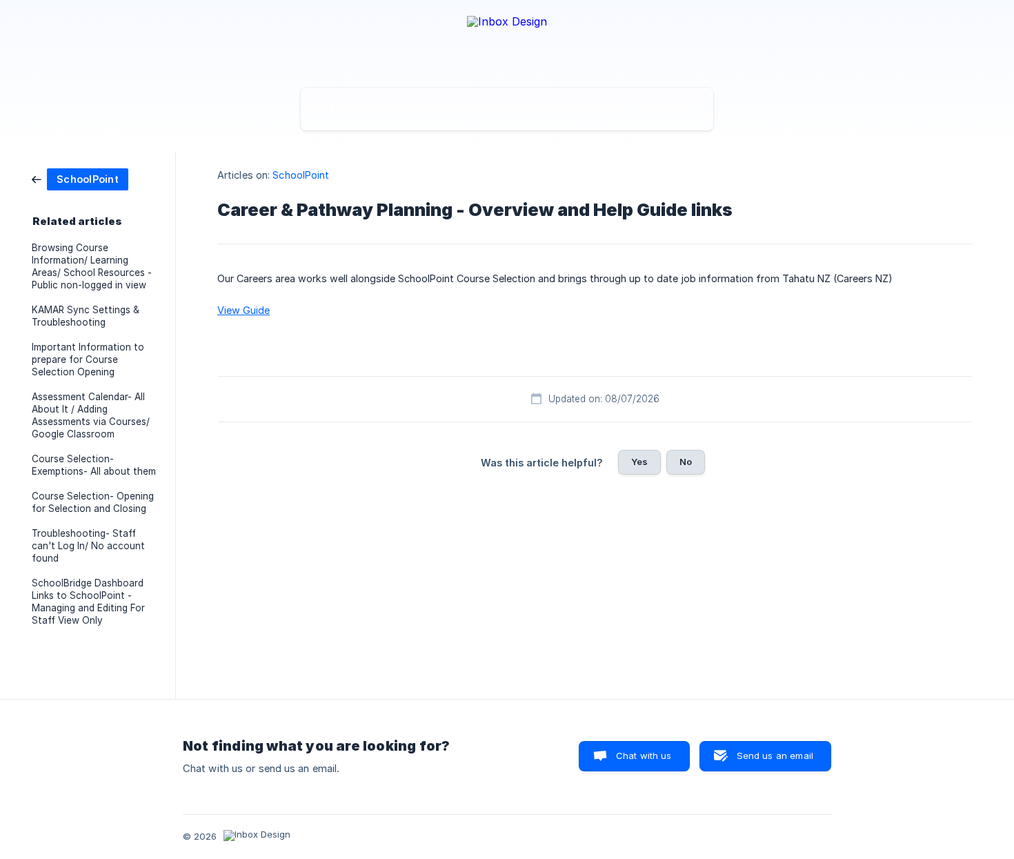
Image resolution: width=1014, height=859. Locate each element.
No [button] (685, 461)
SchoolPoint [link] (300, 175)
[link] (80, 178)
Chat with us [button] (644, 755)
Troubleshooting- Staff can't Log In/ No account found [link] (88, 546)
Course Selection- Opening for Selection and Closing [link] (93, 502)
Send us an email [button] (775, 755)
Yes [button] (639, 461)
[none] (507, 40)
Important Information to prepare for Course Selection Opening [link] (88, 359)
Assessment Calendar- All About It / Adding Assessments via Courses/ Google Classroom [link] (91, 415)
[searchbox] (507, 109)
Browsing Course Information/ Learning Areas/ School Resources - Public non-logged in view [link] (92, 266)
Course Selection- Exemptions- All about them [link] (94, 465)
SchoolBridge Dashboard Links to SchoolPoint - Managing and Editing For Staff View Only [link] (88, 601)
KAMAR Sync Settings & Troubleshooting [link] (85, 316)
